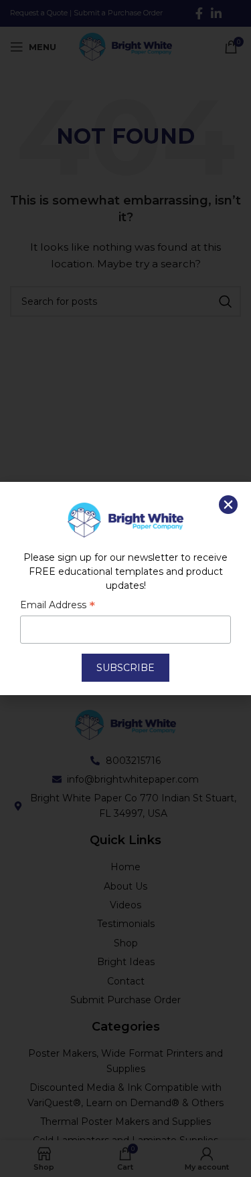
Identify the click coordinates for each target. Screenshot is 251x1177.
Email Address (57, 606)
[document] (125, 588)
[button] (228, 504)
